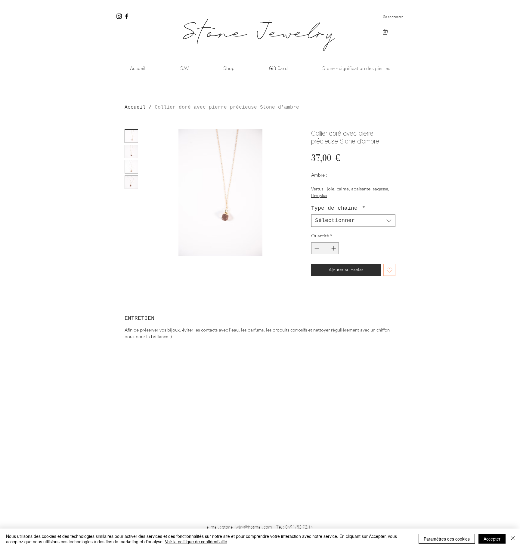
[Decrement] (316, 248)
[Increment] (334, 248)
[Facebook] (126, 16)
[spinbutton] (325, 248)
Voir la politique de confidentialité (196, 541)
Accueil (135, 107)
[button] (385, 32)
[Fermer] (512, 538)
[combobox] (353, 220)
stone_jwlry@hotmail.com (247, 526)
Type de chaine (338, 208)
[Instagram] (119, 16)
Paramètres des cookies (447, 539)
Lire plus (319, 195)
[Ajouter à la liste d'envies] (389, 270)
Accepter (492, 539)
